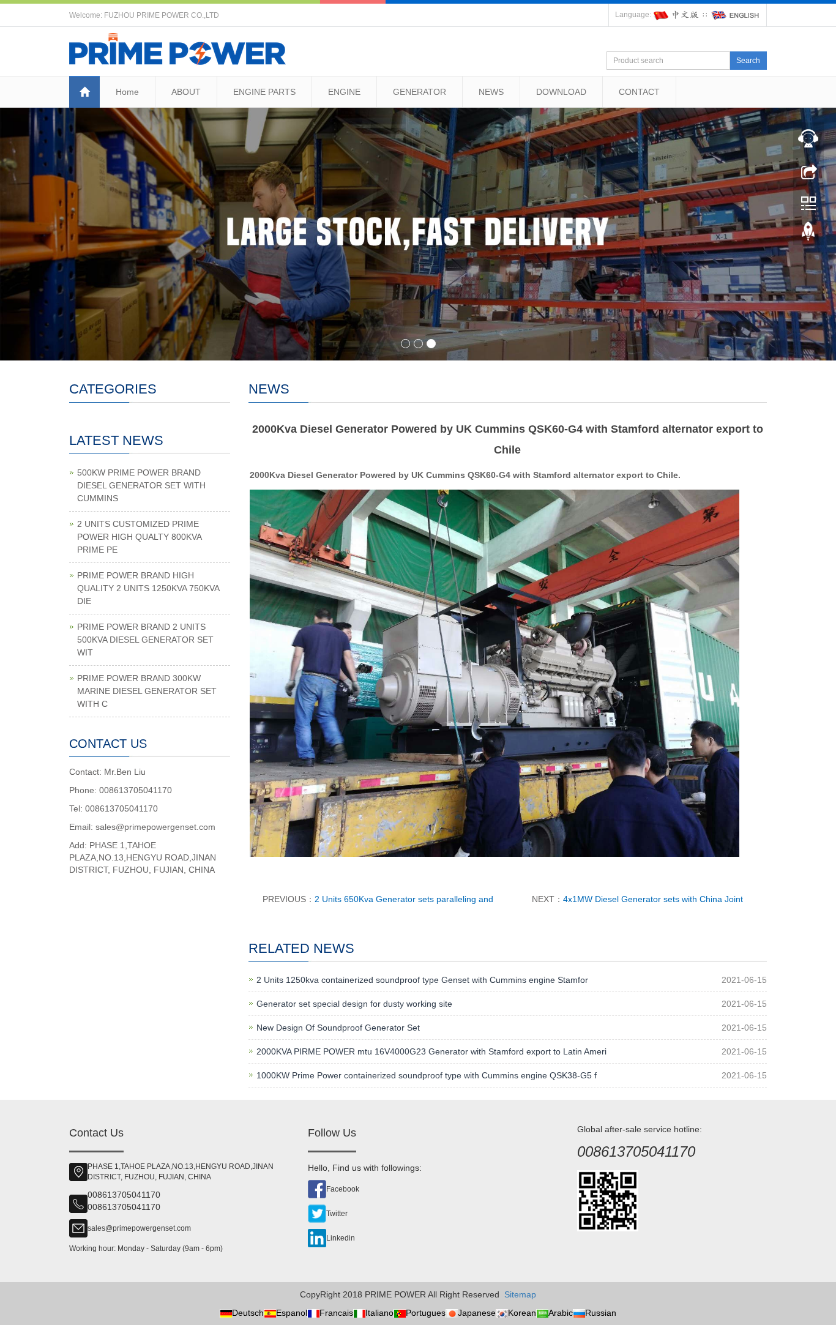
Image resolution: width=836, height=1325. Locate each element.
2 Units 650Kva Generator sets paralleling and (404, 899)
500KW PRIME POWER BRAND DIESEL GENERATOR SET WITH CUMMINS (141, 485)
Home (127, 92)
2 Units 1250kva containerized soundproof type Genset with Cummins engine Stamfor (422, 980)
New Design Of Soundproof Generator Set (338, 1027)
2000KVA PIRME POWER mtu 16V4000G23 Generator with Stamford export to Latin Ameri (431, 1051)
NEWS (491, 92)
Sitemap (520, 1294)
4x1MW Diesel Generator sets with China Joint (653, 899)
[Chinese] (677, 14)
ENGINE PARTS (264, 92)
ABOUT (186, 92)
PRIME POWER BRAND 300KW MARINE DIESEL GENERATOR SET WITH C (147, 691)
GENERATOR (419, 92)
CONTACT (639, 92)
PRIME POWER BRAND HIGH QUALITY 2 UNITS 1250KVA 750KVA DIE (148, 588)
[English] (735, 14)
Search (748, 60)
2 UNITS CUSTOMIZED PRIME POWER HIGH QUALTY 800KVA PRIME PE (139, 536)
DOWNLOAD (561, 92)
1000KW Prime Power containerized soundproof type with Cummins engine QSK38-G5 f (426, 1075)
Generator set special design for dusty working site (354, 1004)
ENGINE (344, 92)
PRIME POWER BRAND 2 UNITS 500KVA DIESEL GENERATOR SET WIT (145, 639)
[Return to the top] (808, 234)
